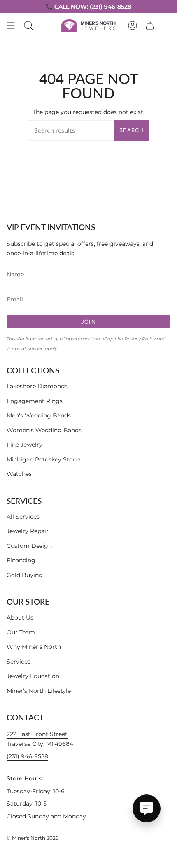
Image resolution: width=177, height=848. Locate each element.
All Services (23, 516)
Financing (21, 560)
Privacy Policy (140, 339)
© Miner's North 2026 (32, 838)
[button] (28, 25)
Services (18, 661)
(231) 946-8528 (27, 756)
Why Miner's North (34, 646)
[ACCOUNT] (132, 25)
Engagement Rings (35, 401)
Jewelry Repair (28, 531)
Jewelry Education (33, 676)
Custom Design (29, 546)
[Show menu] (11, 25)
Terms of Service (25, 349)
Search (131, 130)
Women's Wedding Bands (44, 430)
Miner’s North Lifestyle (39, 690)
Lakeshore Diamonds (37, 386)
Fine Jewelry (24, 444)
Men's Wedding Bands (39, 415)
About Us (20, 617)
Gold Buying (25, 575)
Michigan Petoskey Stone (43, 459)
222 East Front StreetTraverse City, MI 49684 (40, 739)
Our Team (21, 632)
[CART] (150, 25)
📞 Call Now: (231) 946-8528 (88, 6)
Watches (19, 474)
